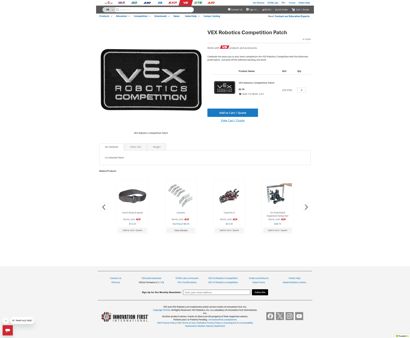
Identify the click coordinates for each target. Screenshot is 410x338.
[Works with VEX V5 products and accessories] (224, 47)
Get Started (258, 2)
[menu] (159, 16)
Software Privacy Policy (209, 322)
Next (306, 207)
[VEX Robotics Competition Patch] (151, 79)
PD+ (284, 2)
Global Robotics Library (294, 282)
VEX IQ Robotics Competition (223, 278)
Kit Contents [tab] (111, 146)
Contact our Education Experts (292, 16)
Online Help (304, 2)
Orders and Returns (259, 278)
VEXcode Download (151, 278)
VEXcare (115, 282)
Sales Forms (258, 282)
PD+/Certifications (187, 282)
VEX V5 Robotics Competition (223, 282)
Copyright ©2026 (161, 310)
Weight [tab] (156, 146)
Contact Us (236, 9)
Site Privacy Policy (166, 322)
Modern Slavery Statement (211, 326)
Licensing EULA (230, 322)
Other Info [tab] (135, 146)
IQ (157, 282)
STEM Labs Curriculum (187, 278)
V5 (161, 282)
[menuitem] (104, 16)
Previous (104, 207)
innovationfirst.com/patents (223, 319)
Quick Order (281, 9)
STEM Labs (272, 2)
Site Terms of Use (186, 322)
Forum (292, 2)
